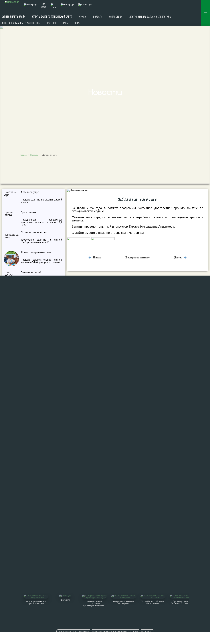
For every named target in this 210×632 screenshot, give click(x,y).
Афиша (82, 16)
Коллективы (116, 16)
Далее (178, 257)
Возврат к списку (137, 257)
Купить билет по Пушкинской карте (52, 16)
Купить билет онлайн (13, 16)
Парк (65, 23)
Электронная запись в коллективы (21, 23)
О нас (77, 23)
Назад (96, 257)
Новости (97, 16)
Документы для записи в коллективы (150, 16)
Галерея (51, 23)
